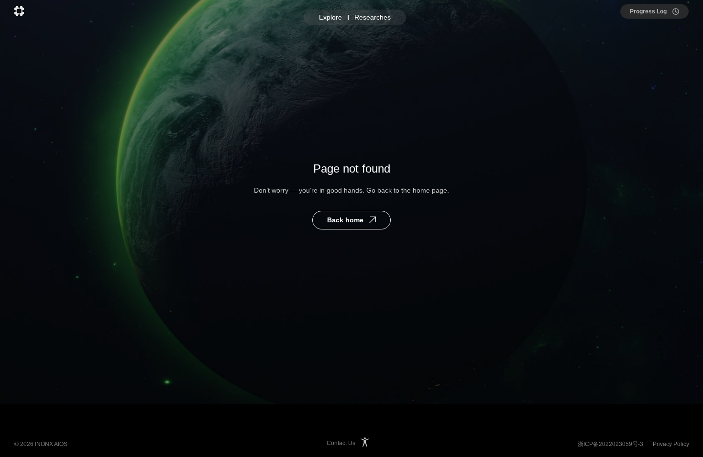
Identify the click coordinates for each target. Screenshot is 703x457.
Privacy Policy (671, 444)
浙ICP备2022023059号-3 (610, 444)
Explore (330, 17)
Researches (372, 17)
